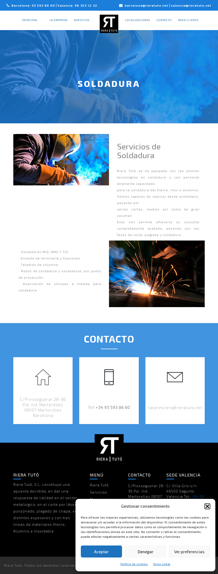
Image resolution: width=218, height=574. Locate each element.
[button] (207, 506)
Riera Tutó (99, 485)
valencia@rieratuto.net (191, 5)
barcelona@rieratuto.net (146, 5)
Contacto (164, 20)
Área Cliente (188, 20)
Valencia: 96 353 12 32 (77, 5)
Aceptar (101, 551)
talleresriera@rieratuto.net (175, 407)
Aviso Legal (161, 564)
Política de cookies (134, 564)
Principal (30, 20)
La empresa (58, 20)
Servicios (81, 20)
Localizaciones (137, 20)
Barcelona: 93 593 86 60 (33, 5)
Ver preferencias (189, 551)
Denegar (145, 551)
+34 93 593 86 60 (113, 407)
